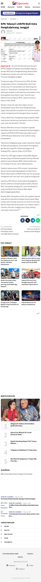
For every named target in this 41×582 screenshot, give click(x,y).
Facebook (12, 565)
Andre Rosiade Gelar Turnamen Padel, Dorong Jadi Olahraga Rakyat (9, 283)
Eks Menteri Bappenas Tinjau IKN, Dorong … (24, 460)
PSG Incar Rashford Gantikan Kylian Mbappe (32, 229)
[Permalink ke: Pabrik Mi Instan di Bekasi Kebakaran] (31, 295)
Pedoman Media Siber (10, 554)
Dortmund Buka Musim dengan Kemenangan (18, 499)
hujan (6, 526)
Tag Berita (8, 542)
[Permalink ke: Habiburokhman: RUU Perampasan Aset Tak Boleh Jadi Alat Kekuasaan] (10, 251)
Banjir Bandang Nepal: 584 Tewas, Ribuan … (24, 442)
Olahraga (10, 497)
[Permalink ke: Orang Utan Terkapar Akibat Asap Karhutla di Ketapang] (10, 295)
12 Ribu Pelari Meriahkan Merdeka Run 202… (23, 506)
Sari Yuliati (8, 534)
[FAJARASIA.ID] (20, 3)
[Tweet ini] (27, 220)
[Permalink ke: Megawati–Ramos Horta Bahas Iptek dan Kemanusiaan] (20, 410)
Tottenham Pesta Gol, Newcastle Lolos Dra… (24, 515)
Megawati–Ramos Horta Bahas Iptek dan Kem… (22, 425)
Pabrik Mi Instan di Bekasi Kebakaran (29, 303)
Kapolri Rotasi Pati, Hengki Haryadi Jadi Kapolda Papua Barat (30, 282)
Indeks (20, 557)
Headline (4, 497)
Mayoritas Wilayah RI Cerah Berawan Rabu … (21, 433)
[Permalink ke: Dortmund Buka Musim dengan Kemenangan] (20, 484)
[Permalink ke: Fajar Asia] (3, 32)
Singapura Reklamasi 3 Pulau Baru (24, 450)
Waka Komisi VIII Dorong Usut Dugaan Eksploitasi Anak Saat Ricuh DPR (31, 260)
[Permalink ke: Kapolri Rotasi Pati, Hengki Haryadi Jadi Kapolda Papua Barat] (31, 273)
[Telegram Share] (33, 220)
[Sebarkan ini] (22, 220)
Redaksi (30, 554)
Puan (6, 538)
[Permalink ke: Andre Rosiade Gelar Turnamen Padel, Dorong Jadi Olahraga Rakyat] (10, 273)
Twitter (31, 565)
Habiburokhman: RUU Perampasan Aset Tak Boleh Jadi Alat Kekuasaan (9, 261)
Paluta (6, 530)
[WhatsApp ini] (38, 220)
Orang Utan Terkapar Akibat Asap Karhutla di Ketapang (10, 304)
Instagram (21, 569)
